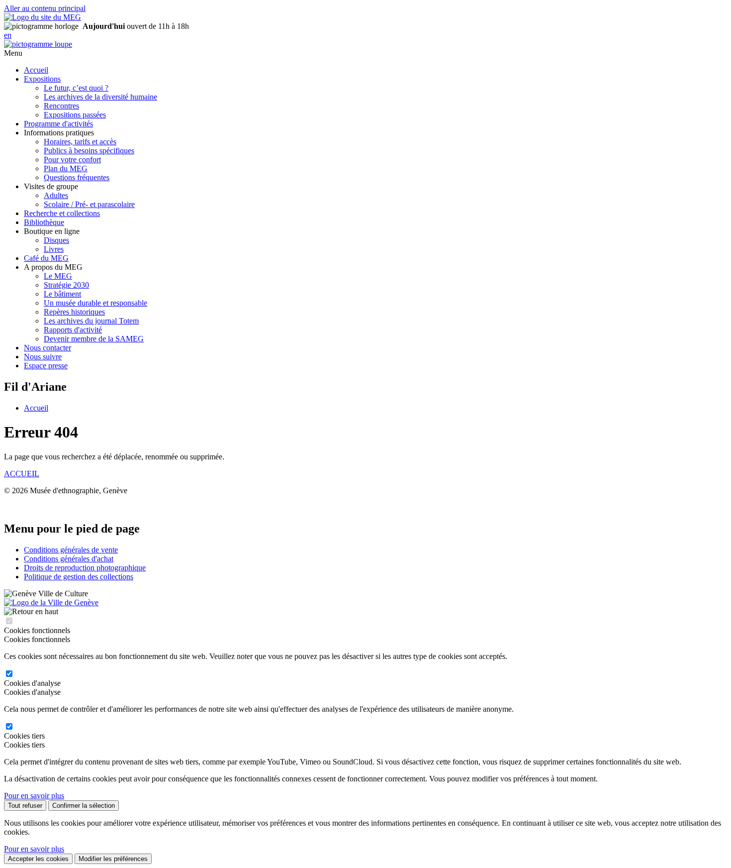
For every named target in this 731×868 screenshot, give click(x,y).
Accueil (36, 70)
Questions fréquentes (76, 177)
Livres (54, 249)
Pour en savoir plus (34, 795)
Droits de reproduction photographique (85, 567)
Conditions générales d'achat (68, 558)
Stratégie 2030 (66, 285)
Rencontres (61, 106)
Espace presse (46, 365)
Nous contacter (47, 347)
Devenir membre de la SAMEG (94, 338)
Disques (56, 240)
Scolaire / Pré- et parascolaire (89, 204)
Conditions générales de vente (71, 549)
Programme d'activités (58, 123)
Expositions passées (75, 114)
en (7, 35)
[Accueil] (42, 17)
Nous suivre (43, 356)
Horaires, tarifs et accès (80, 141)
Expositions (42, 79)
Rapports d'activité (73, 330)
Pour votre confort (72, 159)
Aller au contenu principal (45, 8)
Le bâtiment (62, 294)
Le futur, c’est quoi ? (76, 88)
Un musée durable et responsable (95, 303)
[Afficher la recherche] (38, 44)
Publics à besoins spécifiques (89, 150)
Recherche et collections (62, 213)
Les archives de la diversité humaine (100, 97)
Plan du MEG (66, 168)
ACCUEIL (21, 473)
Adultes (56, 195)
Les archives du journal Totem (91, 321)
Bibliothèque (44, 222)
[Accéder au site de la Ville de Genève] (51, 602)
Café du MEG (46, 258)
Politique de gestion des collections (78, 576)
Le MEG (58, 276)
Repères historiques (74, 312)
